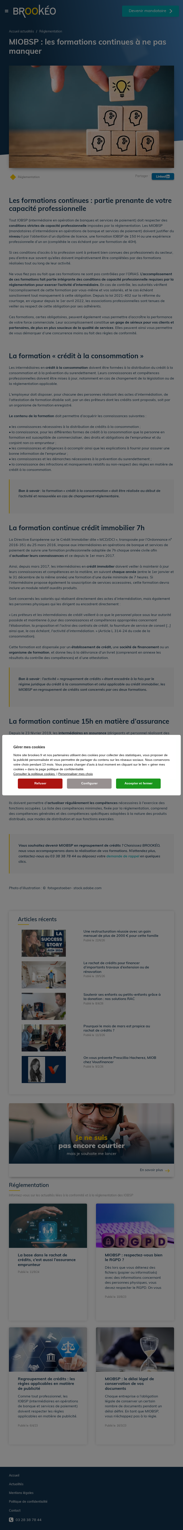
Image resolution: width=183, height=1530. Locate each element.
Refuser (40, 783)
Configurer (89, 783)
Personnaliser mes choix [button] (75, 774)
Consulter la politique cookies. (34, 774)
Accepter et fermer (138, 783)
